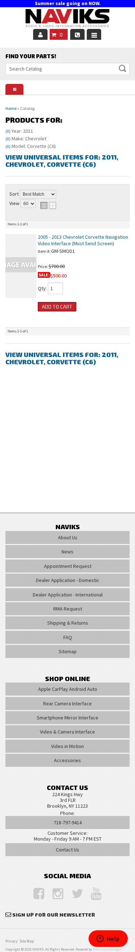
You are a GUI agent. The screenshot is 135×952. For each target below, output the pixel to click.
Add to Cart (57, 306)
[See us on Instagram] (54, 894)
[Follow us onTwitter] (73, 894)
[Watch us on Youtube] (92, 894)
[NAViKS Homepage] (68, 19)
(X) (7, 131)
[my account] (40, 34)
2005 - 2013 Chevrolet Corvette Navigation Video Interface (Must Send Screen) (83, 240)
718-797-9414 (68, 822)
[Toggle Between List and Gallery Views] (48, 205)
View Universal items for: (61, 160)
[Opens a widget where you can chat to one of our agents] (108, 939)
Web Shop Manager (107, 949)
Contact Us (67, 849)
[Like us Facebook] (35, 894)
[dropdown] (94, 34)
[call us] (77, 34)
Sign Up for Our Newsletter (53, 914)
